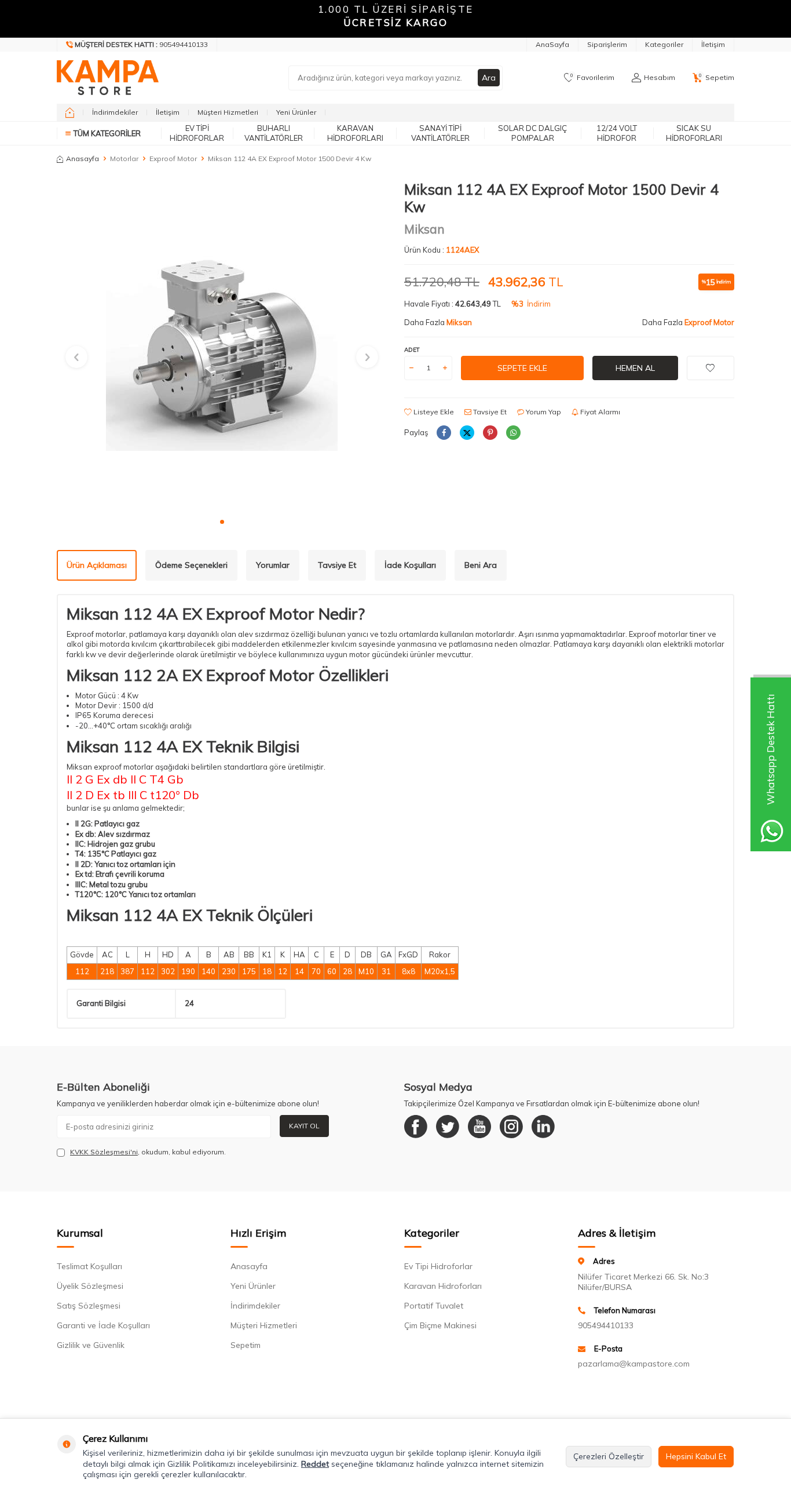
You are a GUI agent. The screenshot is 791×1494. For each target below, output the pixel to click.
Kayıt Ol (304, 1125)
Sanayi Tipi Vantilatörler (440, 133)
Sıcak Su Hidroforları (694, 133)
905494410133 (605, 1325)
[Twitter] (447, 1126)
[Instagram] (511, 1126)
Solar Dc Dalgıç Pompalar (532, 133)
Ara (489, 77)
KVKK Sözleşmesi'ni (104, 1151)
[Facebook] (415, 1126)
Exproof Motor (173, 158)
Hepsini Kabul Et (696, 1456)
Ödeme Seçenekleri (191, 565)
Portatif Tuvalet (433, 1305)
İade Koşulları (410, 565)
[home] (70, 112)
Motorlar (124, 158)
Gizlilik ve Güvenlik (90, 1345)
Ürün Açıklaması (97, 565)
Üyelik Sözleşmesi (90, 1286)
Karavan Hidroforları (355, 133)
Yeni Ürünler (296, 112)
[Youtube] (479, 1126)
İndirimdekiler (115, 112)
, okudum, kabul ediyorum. (148, 1151)
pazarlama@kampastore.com (634, 1363)
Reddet (315, 1464)
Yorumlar (273, 565)
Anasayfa (82, 158)
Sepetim (245, 1345)
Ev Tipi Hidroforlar (197, 133)
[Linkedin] (543, 1126)
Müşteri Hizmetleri (227, 112)
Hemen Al (635, 368)
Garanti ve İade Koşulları (103, 1325)
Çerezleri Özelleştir (608, 1456)
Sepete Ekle (522, 368)
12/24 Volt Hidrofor (616, 133)
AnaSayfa (552, 44)
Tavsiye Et (489, 411)
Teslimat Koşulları (89, 1266)
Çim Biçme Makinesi (440, 1325)
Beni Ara (480, 565)
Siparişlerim (607, 44)
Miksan (424, 228)
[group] (222, 346)
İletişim (713, 44)
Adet (412, 350)
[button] (222, 522)
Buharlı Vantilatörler (273, 133)
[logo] (108, 77)
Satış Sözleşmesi (88, 1305)
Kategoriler (664, 44)
